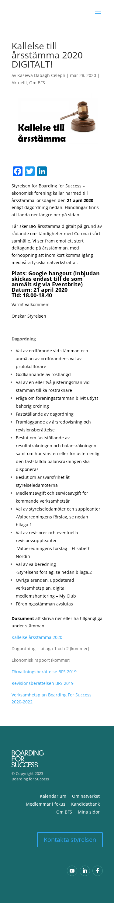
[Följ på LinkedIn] (85, 871)
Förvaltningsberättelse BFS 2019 (44, 672)
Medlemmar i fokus (45, 804)
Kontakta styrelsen (70, 839)
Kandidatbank (85, 804)
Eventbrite (66, 284)
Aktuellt (19, 82)
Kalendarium (53, 796)
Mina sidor (89, 812)
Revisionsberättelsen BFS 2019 (43, 683)
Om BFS (37, 82)
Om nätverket (86, 796)
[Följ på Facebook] (97, 871)
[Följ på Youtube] (72, 871)
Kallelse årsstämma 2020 (37, 637)
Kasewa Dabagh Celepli (41, 75)
